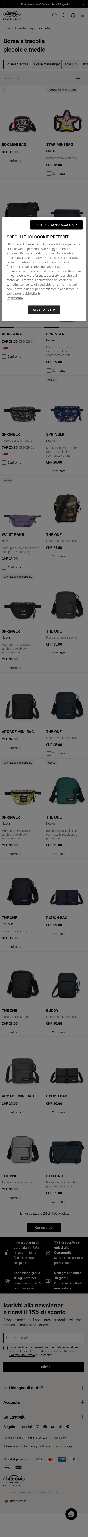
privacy (37, 258)
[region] (43, 269)
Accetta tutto (44, 309)
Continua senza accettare (56, 224)
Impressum (15, 298)
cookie (54, 258)
